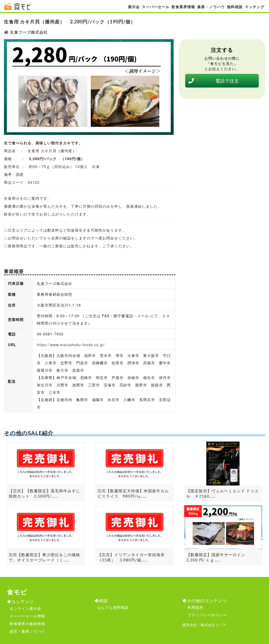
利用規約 (195, 607)
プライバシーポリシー (207, 614)
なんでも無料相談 (113, 607)
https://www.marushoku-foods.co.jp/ (71, 344)
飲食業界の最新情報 (27, 623)
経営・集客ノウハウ (27, 631)
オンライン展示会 (25, 608)
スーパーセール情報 (27, 616)
